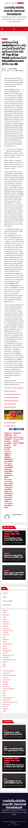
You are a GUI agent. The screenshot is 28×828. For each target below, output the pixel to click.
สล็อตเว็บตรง (6, 615)
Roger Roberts (13, 68)
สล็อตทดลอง (6, 639)
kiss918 (5, 648)
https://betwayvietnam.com (10, 659)
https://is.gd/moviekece (10, 407)
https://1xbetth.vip (7, 644)
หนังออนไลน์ (20, 70)
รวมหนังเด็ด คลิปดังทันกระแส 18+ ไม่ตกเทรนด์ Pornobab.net (14, 10)
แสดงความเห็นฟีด (7, 601)
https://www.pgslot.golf (8, 688)
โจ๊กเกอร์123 (13, 533)
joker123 (5, 610)
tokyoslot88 (6, 657)
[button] (25, 28)
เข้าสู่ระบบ (5, 593)
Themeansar (14, 822)
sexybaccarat (6, 686)
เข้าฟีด (4, 597)
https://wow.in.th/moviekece (11, 400)
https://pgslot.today (8, 630)
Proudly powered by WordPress (9, 821)
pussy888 (5, 632)
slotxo (4, 637)
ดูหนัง (12, 89)
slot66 (4, 619)
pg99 (4, 693)
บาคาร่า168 (6, 635)
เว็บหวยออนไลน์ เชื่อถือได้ (8, 531)
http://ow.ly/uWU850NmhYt (13, 394)
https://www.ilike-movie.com (10, 702)
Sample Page (16, 824)
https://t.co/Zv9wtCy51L (10, 403)
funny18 (5, 646)
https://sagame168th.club (9, 675)
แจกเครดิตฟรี (16, 531)
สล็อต (5, 746)
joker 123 (5, 653)
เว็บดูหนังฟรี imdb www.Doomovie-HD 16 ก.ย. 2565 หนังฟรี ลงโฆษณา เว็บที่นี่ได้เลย (18, 439)
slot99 (4, 617)
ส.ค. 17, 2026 (8, 785)
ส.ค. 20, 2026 (8, 753)
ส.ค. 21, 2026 (8, 737)
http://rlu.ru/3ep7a (10, 425)
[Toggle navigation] (14, 29)
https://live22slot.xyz (8, 697)
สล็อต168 (5, 706)
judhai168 (5, 626)
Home (9, 824)
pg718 (5, 730)
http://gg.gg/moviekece (10, 422)
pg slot (4, 691)
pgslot (4, 664)
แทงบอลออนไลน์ (7, 533)
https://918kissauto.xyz (9, 670)
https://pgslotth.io (7, 650)
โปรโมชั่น (17, 533)
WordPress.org (7, 605)
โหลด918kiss (6, 536)
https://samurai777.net (8, 655)
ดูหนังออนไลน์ (6, 553)
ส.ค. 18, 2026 (8, 769)
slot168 (5, 612)
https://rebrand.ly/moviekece (11, 397)
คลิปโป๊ (4, 641)
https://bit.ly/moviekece (10, 391)
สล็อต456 (5, 709)
